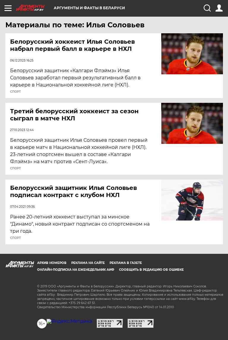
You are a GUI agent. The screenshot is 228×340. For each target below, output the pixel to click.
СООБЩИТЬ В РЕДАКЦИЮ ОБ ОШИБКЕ (151, 270)
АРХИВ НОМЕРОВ (51, 263)
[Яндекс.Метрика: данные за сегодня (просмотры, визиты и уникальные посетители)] (69, 321)
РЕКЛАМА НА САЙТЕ (88, 263)
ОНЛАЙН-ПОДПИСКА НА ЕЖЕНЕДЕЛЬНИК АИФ (75, 270)
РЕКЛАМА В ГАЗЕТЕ (126, 263)
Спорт (15, 91)
